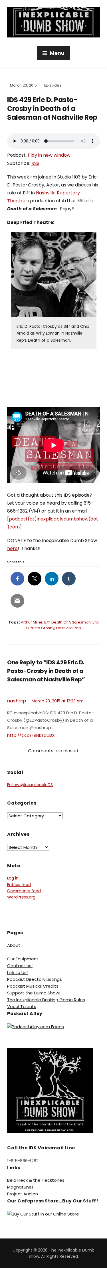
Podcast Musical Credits (32, 986)
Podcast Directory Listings (34, 979)
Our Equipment (23, 959)
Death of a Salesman (71, 622)
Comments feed (24, 891)
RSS (35, 163)
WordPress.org (21, 897)
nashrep (16, 701)
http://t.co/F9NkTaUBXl (31, 735)
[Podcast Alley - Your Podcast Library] (35, 1026)
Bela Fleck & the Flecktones (35, 1180)
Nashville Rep (68, 628)
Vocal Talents (21, 1006)
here (12, 548)
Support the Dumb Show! (33, 993)
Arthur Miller (32, 622)
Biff (47, 622)
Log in (13, 878)
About (13, 945)
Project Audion (22, 1194)
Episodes (52, 85)
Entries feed (19, 884)
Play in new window (49, 155)
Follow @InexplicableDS (30, 785)
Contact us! (20, 966)
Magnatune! (20, 1187)
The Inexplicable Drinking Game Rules (46, 1000)
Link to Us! (17, 972)
